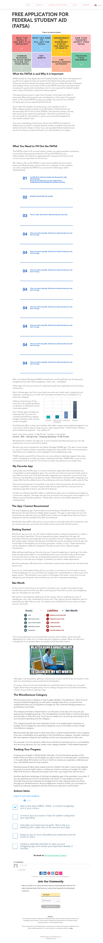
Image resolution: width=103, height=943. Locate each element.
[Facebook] (41, 873)
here (71, 928)
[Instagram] (60, 873)
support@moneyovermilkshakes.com (59, 876)
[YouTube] (56, 873)
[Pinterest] (48, 873)
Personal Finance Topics (55, 855)
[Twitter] (52, 873)
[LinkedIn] (45, 873)
